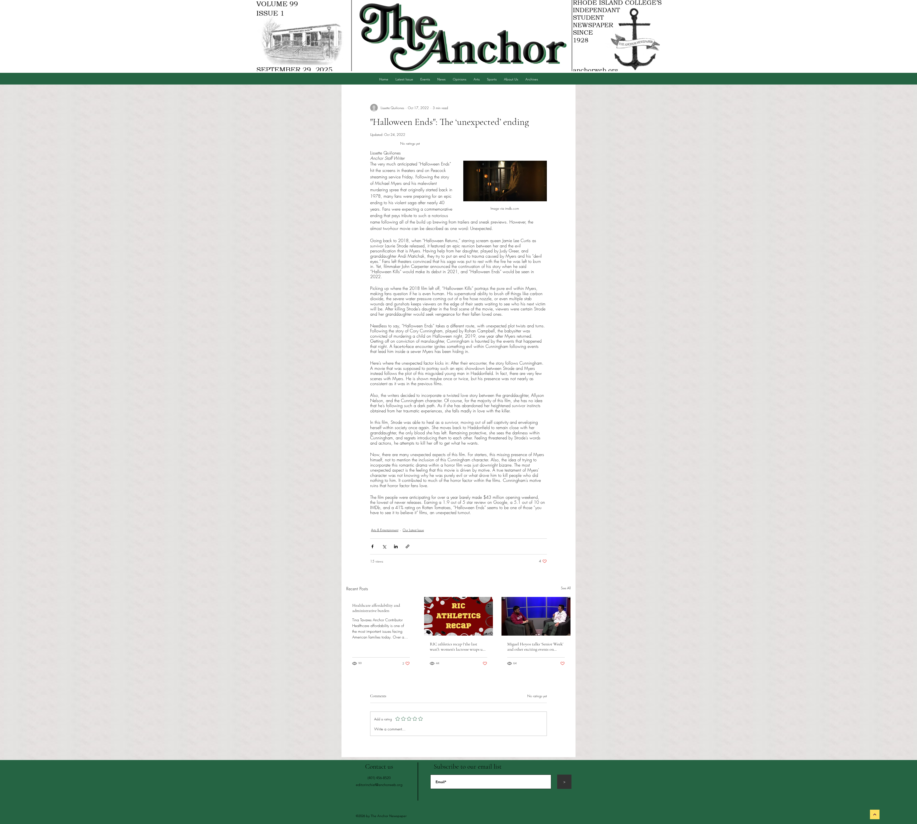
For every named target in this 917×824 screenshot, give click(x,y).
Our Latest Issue (413, 530)
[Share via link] (407, 546)
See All (566, 588)
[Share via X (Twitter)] (384, 546)
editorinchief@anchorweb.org (379, 784)
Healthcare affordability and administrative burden (376, 608)
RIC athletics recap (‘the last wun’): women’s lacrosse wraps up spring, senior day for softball (457, 646)
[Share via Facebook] (372, 546)
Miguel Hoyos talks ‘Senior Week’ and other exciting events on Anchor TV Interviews (535, 646)
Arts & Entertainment (384, 530)
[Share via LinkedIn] (396, 546)
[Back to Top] (875, 814)
